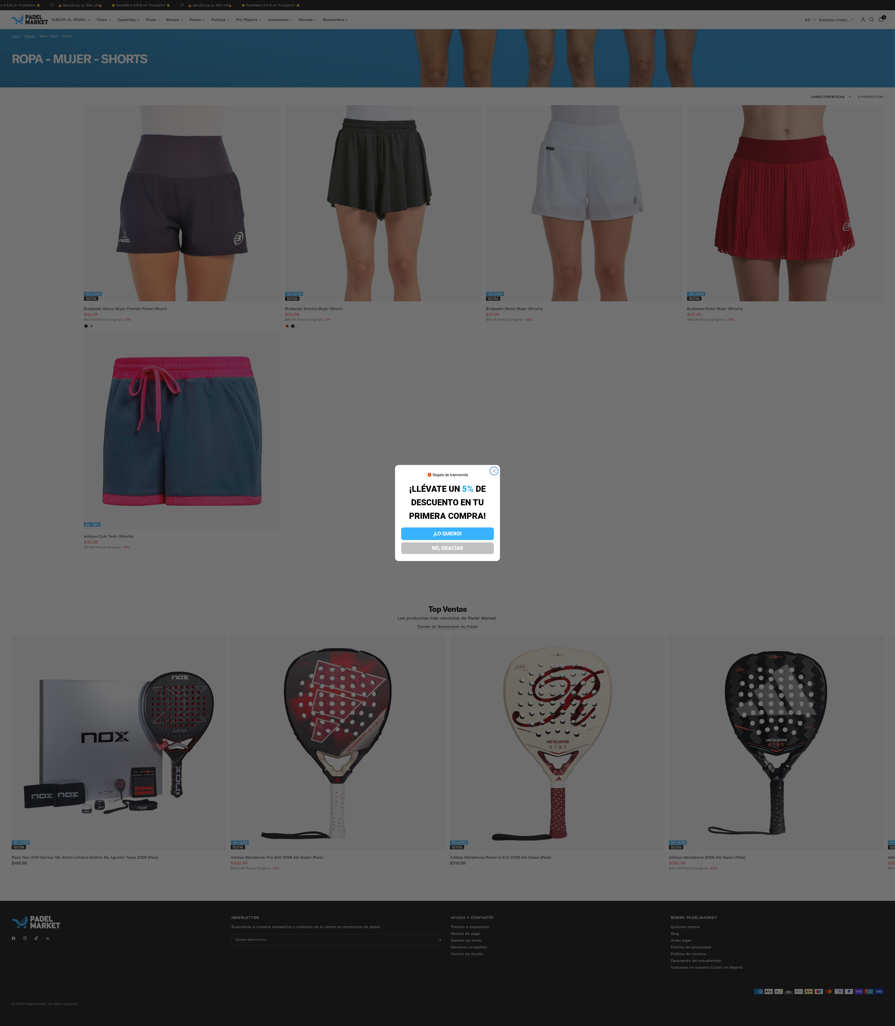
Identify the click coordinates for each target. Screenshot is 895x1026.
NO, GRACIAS (447, 548)
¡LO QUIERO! (447, 534)
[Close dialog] (494, 471)
